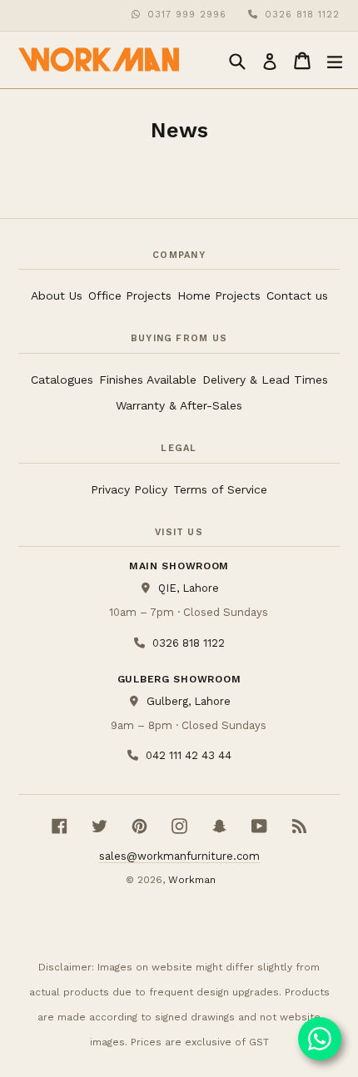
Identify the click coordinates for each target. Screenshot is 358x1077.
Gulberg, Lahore (188, 701)
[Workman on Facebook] (59, 826)
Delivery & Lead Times (265, 379)
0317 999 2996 (186, 14)
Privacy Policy (129, 489)
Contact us (297, 295)
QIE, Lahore (188, 588)
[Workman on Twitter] (99, 826)
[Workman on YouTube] (259, 826)
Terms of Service (220, 489)
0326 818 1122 (302, 14)
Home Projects (219, 295)
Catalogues (62, 379)
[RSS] (299, 826)
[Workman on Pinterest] (139, 826)
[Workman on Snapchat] (219, 826)
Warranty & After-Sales (179, 405)
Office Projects (130, 295)
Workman (192, 880)
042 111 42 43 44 (188, 755)
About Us (56, 295)
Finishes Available (147, 379)
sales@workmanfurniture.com (179, 856)
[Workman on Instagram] (179, 826)
